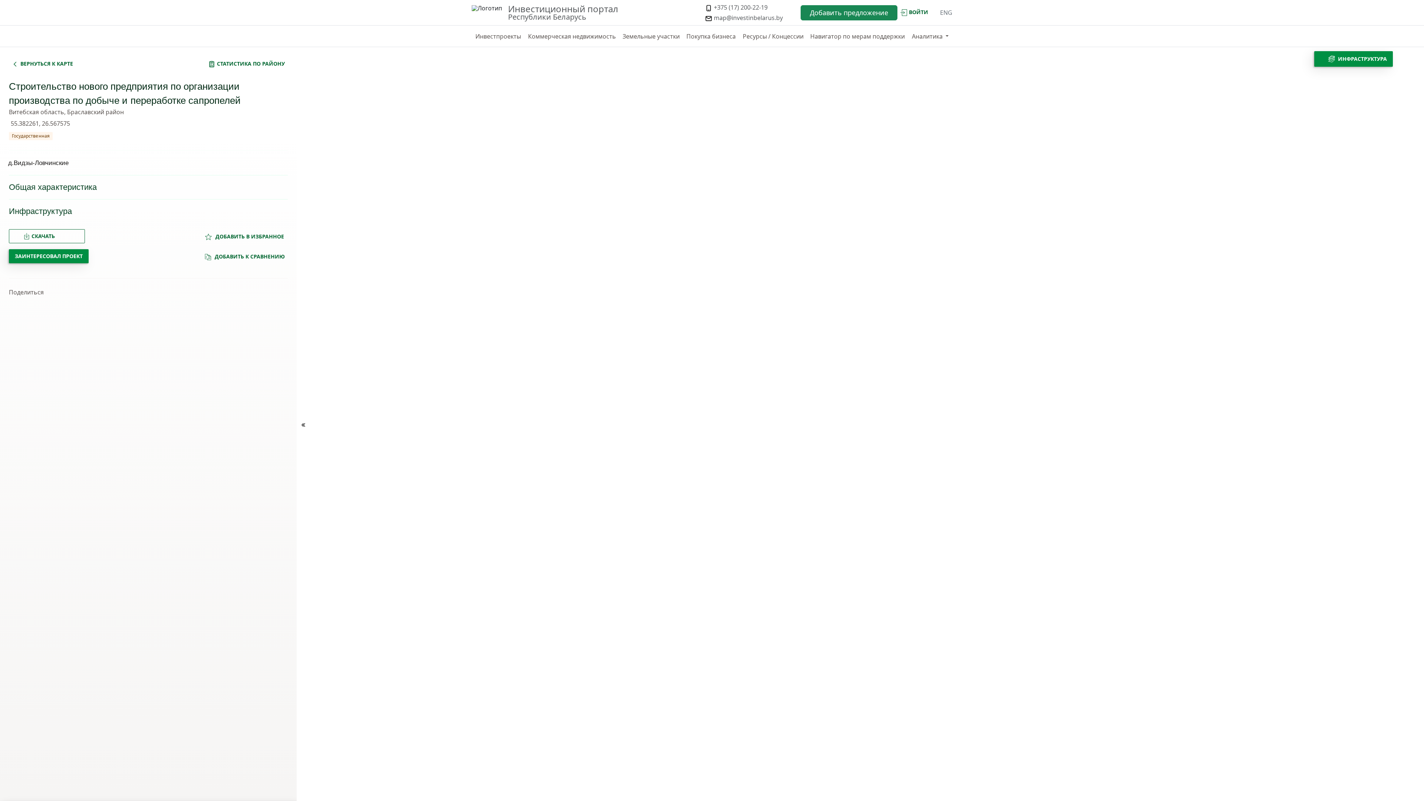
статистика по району (251, 63)
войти (918, 12)
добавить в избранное (249, 236)
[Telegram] (79, 292)
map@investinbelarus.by (747, 18)
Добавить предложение (849, 12)
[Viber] (104, 292)
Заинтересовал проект (49, 256)
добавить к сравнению (249, 256)
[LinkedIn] (142, 292)
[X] (91, 292)
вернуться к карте (46, 63)
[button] (930, 36)
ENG (946, 13)
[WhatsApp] (129, 292)
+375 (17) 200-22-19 (740, 7)
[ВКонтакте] (117, 292)
